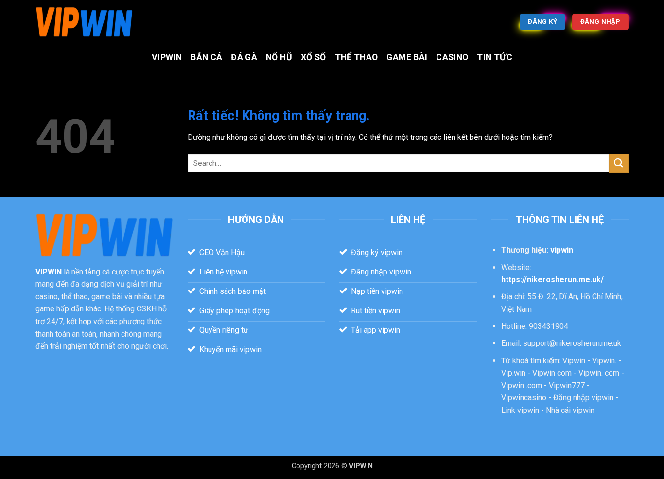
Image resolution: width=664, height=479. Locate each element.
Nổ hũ (279, 57)
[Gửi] (619, 163)
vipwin (561, 250)
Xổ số (313, 57)
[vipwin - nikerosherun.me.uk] (84, 22)
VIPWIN (167, 57)
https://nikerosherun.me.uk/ (552, 279)
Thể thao (356, 57)
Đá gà (244, 57)
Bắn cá (206, 57)
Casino (452, 57)
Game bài (406, 57)
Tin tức (494, 57)
